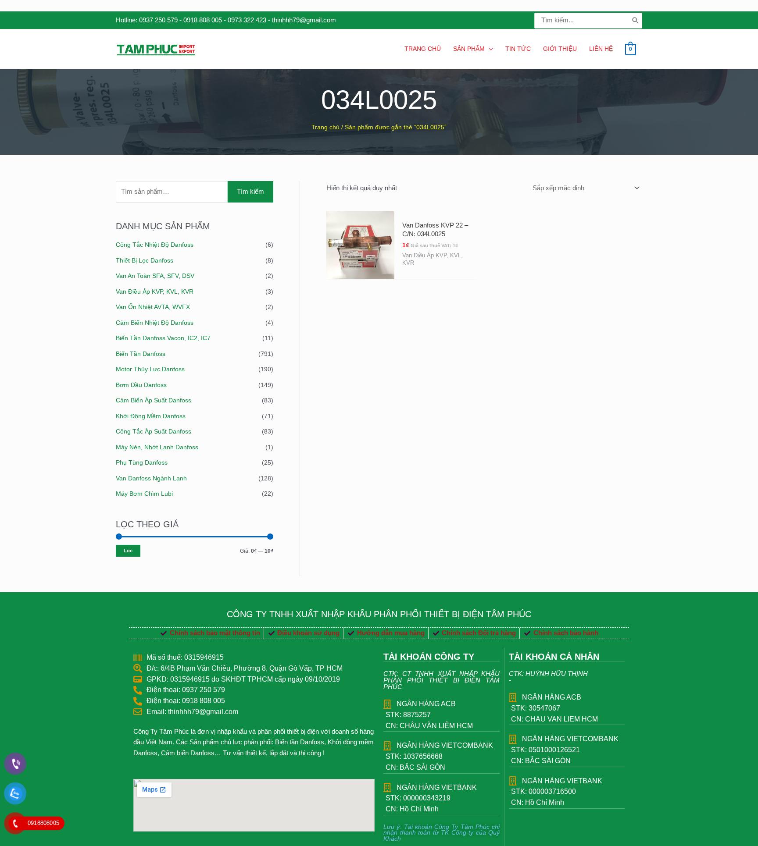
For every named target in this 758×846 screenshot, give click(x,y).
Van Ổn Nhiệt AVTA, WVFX (153, 306)
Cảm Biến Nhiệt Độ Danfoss (154, 322)
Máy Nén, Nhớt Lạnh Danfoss (157, 447)
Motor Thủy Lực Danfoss (150, 369)
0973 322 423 (247, 20)
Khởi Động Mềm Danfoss (151, 415)
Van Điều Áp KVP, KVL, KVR (154, 291)
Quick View (360, 271)
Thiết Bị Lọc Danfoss (144, 260)
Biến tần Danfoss (140, 353)
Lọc (128, 550)
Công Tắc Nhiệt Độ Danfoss (154, 244)
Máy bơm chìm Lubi (144, 493)
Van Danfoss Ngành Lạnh (151, 478)
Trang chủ (325, 127)
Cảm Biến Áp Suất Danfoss (153, 400)
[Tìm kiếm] (635, 20)
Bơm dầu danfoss (141, 384)
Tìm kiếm (250, 191)
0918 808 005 (202, 20)
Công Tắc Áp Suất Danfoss (153, 431)
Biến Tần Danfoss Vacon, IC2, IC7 (163, 337)
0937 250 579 (158, 20)
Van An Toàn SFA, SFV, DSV (155, 275)
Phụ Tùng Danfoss (142, 462)
